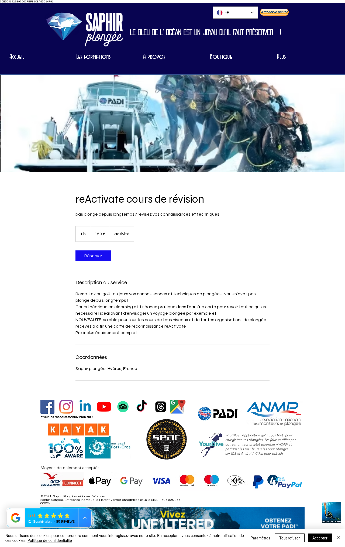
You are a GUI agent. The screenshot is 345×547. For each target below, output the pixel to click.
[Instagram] (66, 407)
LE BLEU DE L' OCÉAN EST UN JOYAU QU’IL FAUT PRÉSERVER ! (205, 32)
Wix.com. (99, 496)
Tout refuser (289, 538)
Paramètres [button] (260, 538)
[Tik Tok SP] (142, 407)
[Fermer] (338, 538)
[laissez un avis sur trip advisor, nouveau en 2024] (123, 407)
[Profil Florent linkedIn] (85, 407)
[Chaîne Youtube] (104, 407)
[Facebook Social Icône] (47, 407)
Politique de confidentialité (49, 540)
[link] (93, 255)
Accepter (319, 538)
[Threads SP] (161, 407)
